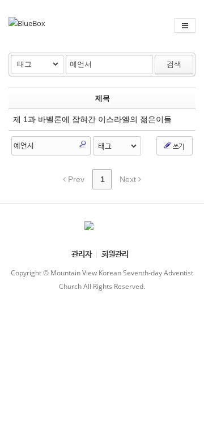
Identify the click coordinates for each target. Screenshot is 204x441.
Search (82, 144)
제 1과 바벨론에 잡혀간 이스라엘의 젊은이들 (92, 119)
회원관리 (115, 253)
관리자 (81, 253)
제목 (102, 98)
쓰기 (178, 146)
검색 (174, 64)
